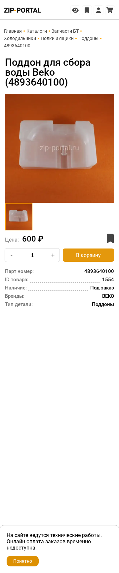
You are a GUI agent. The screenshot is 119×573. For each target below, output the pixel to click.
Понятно (22, 561)
